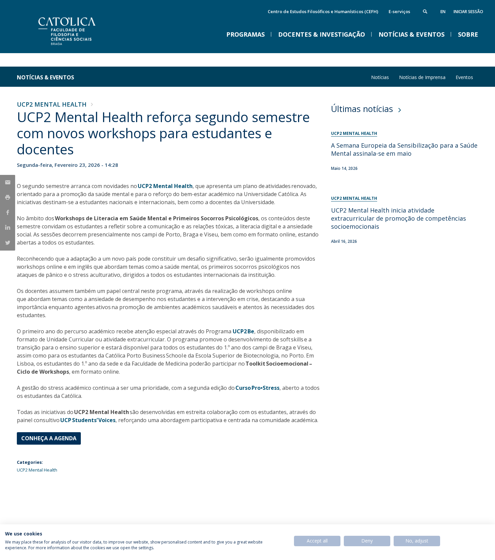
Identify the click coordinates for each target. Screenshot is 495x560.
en (443, 11)
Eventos (464, 77)
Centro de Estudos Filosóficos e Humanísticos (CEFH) (323, 11)
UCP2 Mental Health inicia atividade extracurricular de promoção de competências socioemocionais (398, 218)
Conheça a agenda (48, 438)
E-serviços (399, 11)
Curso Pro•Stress (257, 387)
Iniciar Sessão (468, 11)
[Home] (84, 46)
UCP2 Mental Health (52, 104)
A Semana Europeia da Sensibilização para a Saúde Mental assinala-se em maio (404, 149)
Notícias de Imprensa (422, 77)
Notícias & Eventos (45, 77)
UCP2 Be (243, 331)
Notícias (380, 77)
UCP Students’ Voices (88, 420)
